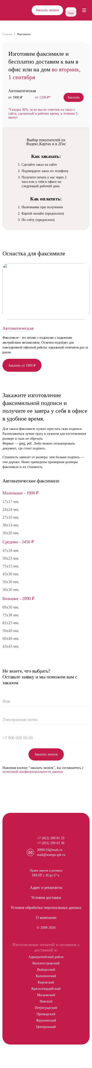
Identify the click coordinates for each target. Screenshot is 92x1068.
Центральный (46, 1027)
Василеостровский (46, 963)
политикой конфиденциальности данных (32, 772)
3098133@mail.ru (49, 850)
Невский (46, 1001)
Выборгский (46, 969)
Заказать (73, 97)
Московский (46, 995)
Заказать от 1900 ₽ (22, 365)
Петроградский (46, 1008)
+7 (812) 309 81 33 (50, 838)
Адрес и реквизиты (46, 887)
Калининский (46, 976)
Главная (7, 34)
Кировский (46, 982)
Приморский (46, 1014)
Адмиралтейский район (46, 957)
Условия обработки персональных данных (46, 907)
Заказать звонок (47, 10)
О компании (46, 917)
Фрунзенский (46, 1020)
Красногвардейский (46, 989)
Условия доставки (46, 897)
